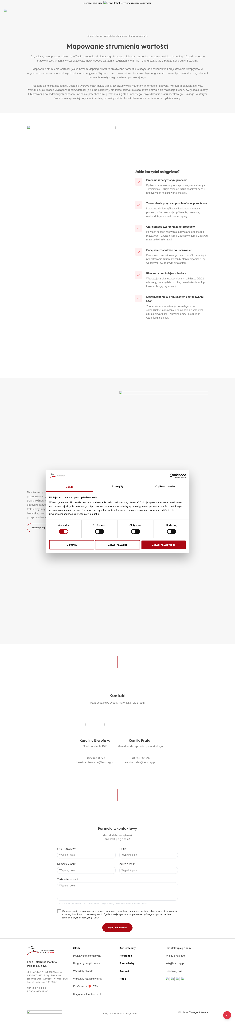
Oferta (77, 948)
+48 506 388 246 (95, 758)
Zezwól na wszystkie (163, 544)
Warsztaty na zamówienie (87, 978)
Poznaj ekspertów (42, 527)
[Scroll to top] (227, 1015)
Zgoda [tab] (69, 487)
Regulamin (131, 1013)
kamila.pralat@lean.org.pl (140, 762)
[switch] (99, 531)
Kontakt (124, 971)
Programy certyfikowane (87, 963)
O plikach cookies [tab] (165, 486)
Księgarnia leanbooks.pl (87, 994)
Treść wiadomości (67, 879)
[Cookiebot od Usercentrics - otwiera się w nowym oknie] (172, 476)
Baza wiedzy (126, 963)
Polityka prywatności (113, 1013)
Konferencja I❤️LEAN (85, 986)
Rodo (122, 978)
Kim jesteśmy (127, 948)
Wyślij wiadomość (117, 927)
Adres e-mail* (127, 864)
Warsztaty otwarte (83, 971)
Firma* (123, 848)
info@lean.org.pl (175, 963)
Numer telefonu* (66, 864)
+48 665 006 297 (140, 758)
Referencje (126, 955)
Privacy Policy (114, 903)
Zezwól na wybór (117, 544)
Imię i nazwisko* (66, 848)
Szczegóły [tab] (117, 486)
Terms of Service (133, 903)
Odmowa (72, 544)
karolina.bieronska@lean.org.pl (95, 762)
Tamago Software (198, 1012)
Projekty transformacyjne (87, 955)
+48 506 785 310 (175, 955)
